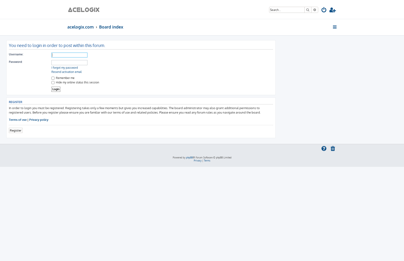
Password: (15, 62)
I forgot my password (64, 67)
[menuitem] (324, 10)
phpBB (189, 157)
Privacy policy (38, 120)
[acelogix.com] (85, 9)
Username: (16, 54)
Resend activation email (66, 72)
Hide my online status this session (77, 82)
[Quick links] (335, 27)
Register (16, 130)
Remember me (65, 78)
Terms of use (18, 120)
